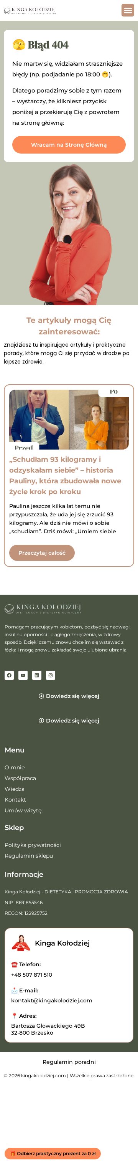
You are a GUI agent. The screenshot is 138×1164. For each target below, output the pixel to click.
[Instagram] (50, 675)
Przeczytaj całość (42, 552)
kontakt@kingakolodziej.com (51, 1000)
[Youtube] (23, 675)
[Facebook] (9, 675)
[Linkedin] (36, 675)
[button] (128, 10)
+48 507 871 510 (31, 974)
